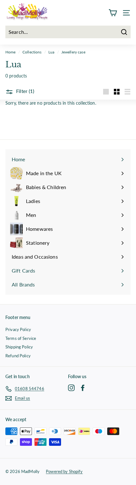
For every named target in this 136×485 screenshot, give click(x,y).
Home (10, 52)
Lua (51, 52)
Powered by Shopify (64, 471)
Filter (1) (24, 91)
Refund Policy (18, 355)
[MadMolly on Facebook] (82, 387)
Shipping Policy (19, 346)
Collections (32, 52)
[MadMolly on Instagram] (71, 387)
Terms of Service (20, 338)
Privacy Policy (18, 329)
